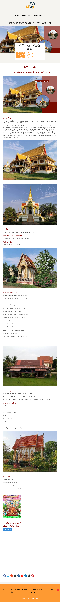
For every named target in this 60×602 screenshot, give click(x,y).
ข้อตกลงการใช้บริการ (36, 591)
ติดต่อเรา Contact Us (39, 15)
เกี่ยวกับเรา (4, 591)
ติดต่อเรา (50, 591)
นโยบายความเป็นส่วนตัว (19, 591)
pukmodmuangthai (39, 55)
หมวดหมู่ (24, 15)
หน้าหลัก (17, 15)
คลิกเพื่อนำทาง (7, 529)
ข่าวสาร (30, 15)
